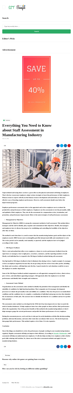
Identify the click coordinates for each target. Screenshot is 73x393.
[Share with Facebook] (58, 145)
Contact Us (5, 382)
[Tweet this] (61, 145)
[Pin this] (69, 145)
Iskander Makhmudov (60, 333)
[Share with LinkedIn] (65, 145)
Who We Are (15, 382)
